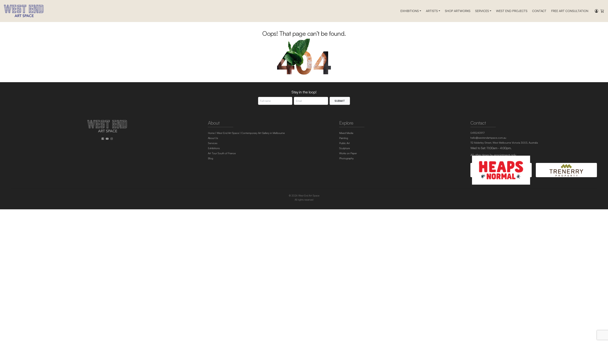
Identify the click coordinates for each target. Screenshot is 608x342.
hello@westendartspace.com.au (488, 137)
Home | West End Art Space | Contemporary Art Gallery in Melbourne (246, 133)
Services (482, 11)
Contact (539, 11)
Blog (210, 158)
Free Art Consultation (569, 11)
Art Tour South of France (222, 153)
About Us (213, 138)
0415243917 (477, 132)
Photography (346, 158)
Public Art (344, 143)
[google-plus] (107, 138)
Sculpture (344, 148)
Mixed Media (346, 133)
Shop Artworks (457, 11)
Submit (340, 100)
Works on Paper (348, 153)
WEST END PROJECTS (511, 11)
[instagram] (112, 138)
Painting (343, 138)
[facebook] (103, 138)
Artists (432, 11)
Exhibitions (409, 11)
